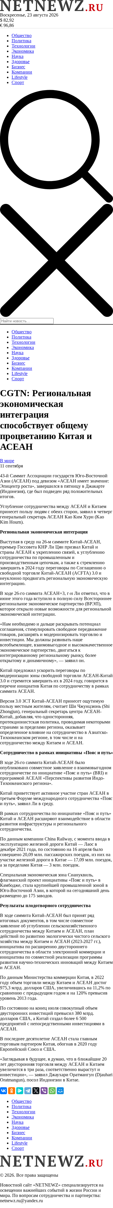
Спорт (18, 82)
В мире (7, 460)
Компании (22, 72)
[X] (35, 1090)
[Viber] (44, 1090)
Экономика (23, 51)
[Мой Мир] (60, 1090)
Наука (17, 56)
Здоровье (21, 61)
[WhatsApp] (52, 1090)
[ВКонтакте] (3, 1090)
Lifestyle (20, 77)
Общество (22, 35)
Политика (21, 40)
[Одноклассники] (11, 1090)
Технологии (23, 45)
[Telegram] (27, 1090)
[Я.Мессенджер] (19, 1090)
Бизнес (18, 66)
